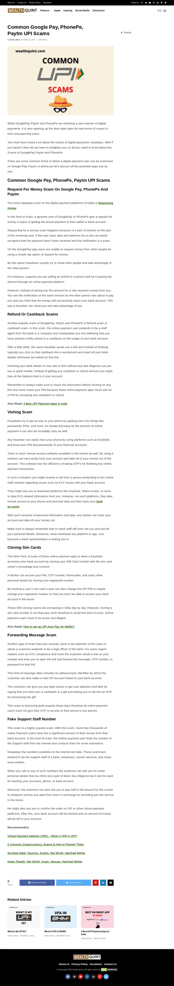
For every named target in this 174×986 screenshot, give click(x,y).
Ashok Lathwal (15, 40)
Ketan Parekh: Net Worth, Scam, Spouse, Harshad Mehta (44, 861)
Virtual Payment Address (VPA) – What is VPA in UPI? (42, 836)
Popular (127, 32)
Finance (44, 10)
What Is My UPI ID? (17, 931)
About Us (11, 3)
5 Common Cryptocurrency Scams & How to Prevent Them (45, 844)
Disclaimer (47, 3)
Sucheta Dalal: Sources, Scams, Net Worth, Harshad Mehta (46, 853)
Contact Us (22, 3)
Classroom (98, 10)
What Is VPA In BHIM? (55, 931)
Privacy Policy (35, 3)
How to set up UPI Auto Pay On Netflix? (48, 626)
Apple (57, 10)
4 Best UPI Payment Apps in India (45, 403)
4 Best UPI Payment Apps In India (95, 932)
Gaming (67, 10)
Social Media (82, 10)
